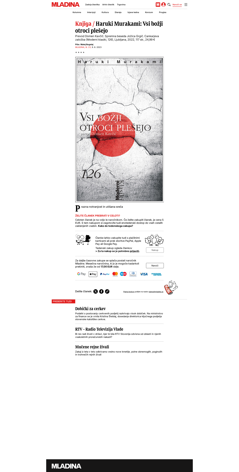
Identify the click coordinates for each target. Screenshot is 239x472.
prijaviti (134, 251)
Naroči (154, 265)
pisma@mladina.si (156, 292)
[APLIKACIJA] (158, 4)
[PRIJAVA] (163, 4)
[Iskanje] (169, 4)
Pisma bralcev (129, 292)
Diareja (118, 12)
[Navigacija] (186, 4)
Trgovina (121, 4)
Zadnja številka (92, 4)
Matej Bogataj (86, 44)
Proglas (162, 12)
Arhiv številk (108, 4)
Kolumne (77, 12)
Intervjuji (91, 12)
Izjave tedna (133, 12)
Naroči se (177, 4)
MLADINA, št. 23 (83, 47)
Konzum (149, 12)
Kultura (105, 12)
